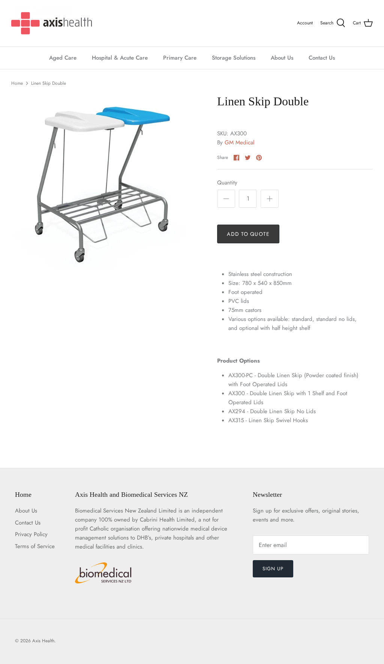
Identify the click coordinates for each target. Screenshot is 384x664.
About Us (282, 58)
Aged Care (62, 58)
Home (17, 83)
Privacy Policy (31, 534)
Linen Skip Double (48, 83)
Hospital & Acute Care (120, 58)
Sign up (273, 568)
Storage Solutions (233, 58)
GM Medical (239, 142)
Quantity (227, 183)
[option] (101, 184)
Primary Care (179, 58)
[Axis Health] (51, 23)
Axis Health (43, 640)
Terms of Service (35, 546)
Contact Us (322, 58)
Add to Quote (248, 234)
